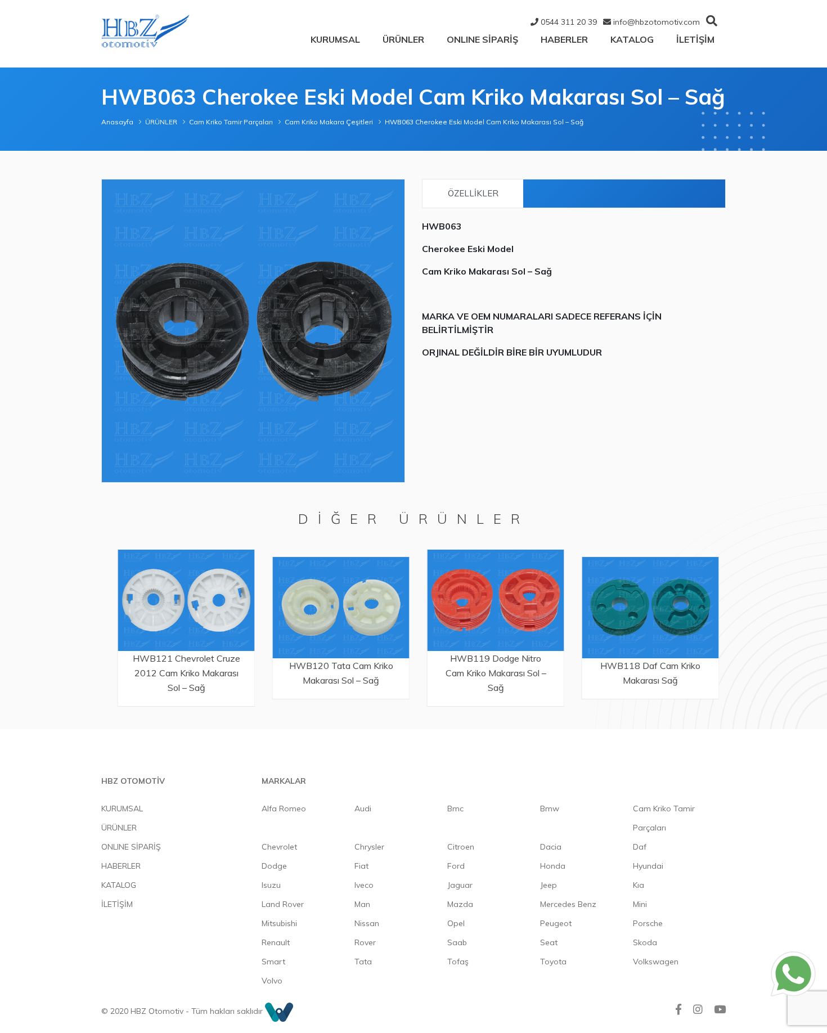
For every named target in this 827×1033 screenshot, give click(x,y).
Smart (273, 961)
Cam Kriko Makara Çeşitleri (329, 122)
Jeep (548, 885)
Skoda (645, 942)
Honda (552, 866)
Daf (639, 847)
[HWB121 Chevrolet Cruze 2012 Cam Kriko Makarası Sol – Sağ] (181, 600)
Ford (456, 866)
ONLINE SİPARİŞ (482, 39)
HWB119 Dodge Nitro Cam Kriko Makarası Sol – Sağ (491, 673)
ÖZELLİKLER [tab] (473, 193)
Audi (362, 808)
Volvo (272, 981)
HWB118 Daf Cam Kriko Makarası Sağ (645, 673)
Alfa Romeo (284, 808)
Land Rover (283, 904)
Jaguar (460, 885)
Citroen (460, 847)
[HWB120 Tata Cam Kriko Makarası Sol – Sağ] (336, 607)
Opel (456, 923)
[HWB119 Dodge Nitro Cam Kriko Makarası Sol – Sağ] (491, 600)
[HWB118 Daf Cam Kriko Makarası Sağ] (645, 607)
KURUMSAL (335, 39)
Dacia (550, 847)
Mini (640, 904)
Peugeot (556, 923)
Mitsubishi (279, 923)
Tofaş (458, 961)
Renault (276, 942)
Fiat (361, 866)
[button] (394, 190)
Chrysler (369, 847)
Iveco (364, 885)
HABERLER (564, 39)
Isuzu (271, 885)
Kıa (638, 885)
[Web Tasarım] (279, 1011)
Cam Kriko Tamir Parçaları (231, 122)
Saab (457, 942)
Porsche (648, 923)
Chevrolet (279, 847)
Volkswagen (655, 961)
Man (362, 904)
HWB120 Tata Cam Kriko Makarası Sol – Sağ (336, 673)
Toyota (553, 961)
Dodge (274, 866)
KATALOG (632, 39)
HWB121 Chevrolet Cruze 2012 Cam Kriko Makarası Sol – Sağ (181, 673)
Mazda (460, 904)
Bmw (549, 808)
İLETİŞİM (695, 39)
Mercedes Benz (568, 904)
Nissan (366, 923)
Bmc (455, 808)
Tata (363, 961)
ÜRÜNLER (403, 39)
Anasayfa (117, 122)
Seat (549, 942)
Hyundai (648, 866)
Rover (365, 942)
